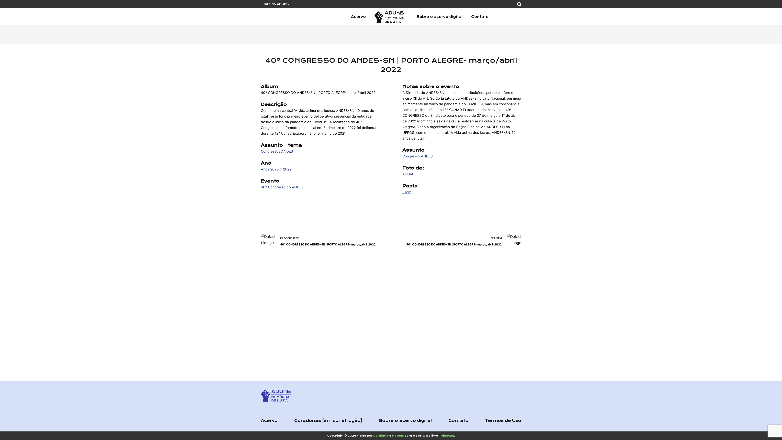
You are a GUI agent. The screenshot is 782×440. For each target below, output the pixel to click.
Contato (480, 17)
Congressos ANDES (277, 151)
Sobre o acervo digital (439, 17)
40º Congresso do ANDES (282, 187)
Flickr (406, 192)
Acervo (358, 17)
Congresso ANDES (417, 156)
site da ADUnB (276, 4)
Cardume (380, 435)
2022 (287, 169)
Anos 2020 (270, 169)
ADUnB (408, 174)
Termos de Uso (503, 420)
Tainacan (446, 435)
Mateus (398, 435)
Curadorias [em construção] (328, 420)
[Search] (519, 4)
